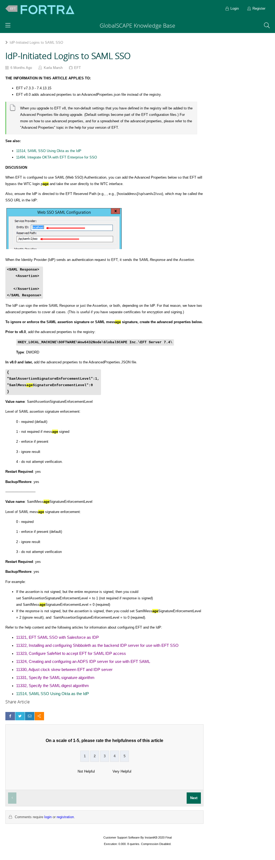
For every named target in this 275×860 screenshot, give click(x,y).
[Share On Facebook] (10, 716)
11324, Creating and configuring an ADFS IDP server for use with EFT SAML (83, 661)
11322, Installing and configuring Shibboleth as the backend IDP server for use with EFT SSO (97, 645)
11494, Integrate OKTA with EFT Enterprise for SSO (56, 157)
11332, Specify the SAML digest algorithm (52, 686)
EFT (13, 8)
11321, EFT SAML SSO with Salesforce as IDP (57, 637)
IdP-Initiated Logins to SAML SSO (36, 42)
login (48, 817)
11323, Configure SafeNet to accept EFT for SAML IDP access (71, 653)
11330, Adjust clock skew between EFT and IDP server (64, 669)
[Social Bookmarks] (39, 716)
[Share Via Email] (29, 716)
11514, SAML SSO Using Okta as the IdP (48, 151)
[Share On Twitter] (20, 716)
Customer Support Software (121, 837)
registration (65, 817)
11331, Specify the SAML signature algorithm (55, 678)
